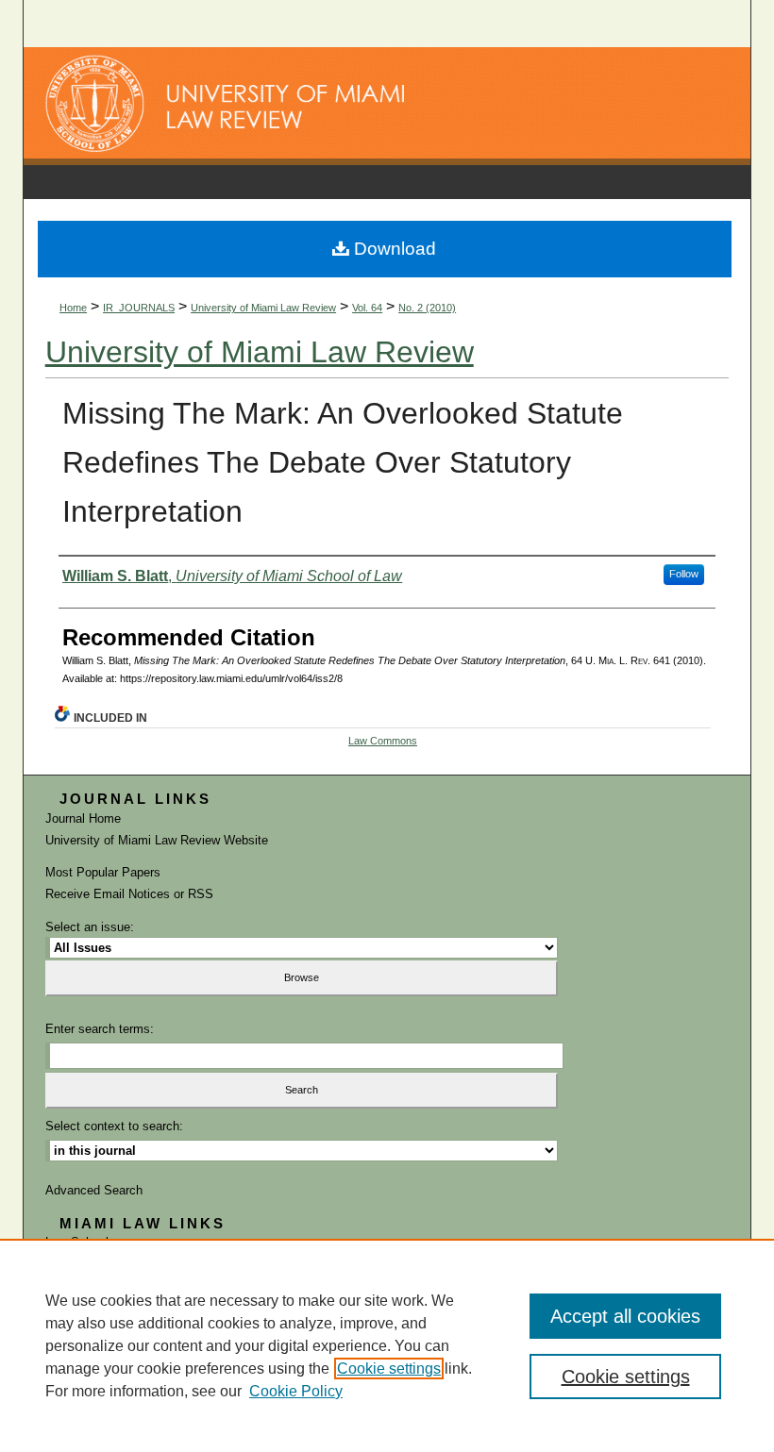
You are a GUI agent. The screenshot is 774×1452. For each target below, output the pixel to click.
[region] (387, 1345)
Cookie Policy (296, 1391)
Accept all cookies (625, 1316)
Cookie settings (389, 1368)
